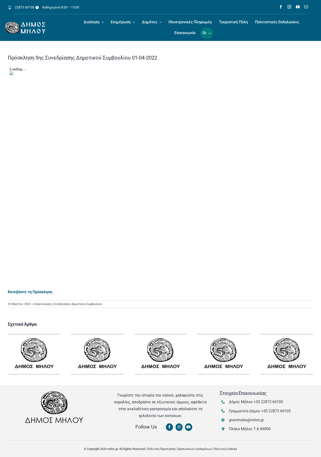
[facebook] (281, 7)
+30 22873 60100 (268, 402)
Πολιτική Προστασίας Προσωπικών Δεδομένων (179, 449)
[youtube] (298, 7)
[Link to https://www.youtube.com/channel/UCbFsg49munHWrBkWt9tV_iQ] (188, 427)
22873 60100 (24, 7)
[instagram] (289, 7)
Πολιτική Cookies (225, 449)
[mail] (306, 7)
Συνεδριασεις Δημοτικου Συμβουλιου (77, 304)
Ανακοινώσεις (43, 304)
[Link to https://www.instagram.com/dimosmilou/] (179, 427)
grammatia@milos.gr (246, 420)
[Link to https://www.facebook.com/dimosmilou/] (169, 427)
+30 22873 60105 (276, 411)
